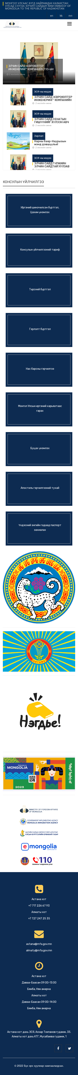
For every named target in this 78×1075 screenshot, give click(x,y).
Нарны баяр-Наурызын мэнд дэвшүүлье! (50, 143)
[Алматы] (39, 587)
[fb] (58, 1048)
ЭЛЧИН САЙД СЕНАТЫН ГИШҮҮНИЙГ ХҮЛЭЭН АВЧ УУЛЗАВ (51, 121)
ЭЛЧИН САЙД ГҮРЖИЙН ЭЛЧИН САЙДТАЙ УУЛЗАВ (51, 165)
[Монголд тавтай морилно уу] (39, 773)
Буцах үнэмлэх (40, 448)
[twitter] (69, 1048)
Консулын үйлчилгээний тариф (40, 249)
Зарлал (38, 135)
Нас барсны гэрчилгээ (40, 368)
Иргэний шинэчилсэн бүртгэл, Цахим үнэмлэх (40, 210)
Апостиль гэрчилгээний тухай (40, 488)
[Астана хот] (39, 651)
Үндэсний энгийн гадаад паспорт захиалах (40, 528)
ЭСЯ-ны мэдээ (42, 91)
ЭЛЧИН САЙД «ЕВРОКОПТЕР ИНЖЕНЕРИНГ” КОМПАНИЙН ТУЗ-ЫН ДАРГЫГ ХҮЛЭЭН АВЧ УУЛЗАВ (31, 67)
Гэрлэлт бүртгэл (40, 329)
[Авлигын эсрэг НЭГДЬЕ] (39, 713)
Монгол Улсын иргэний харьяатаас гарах (40, 408)
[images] (18, 97)
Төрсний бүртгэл (40, 289)
